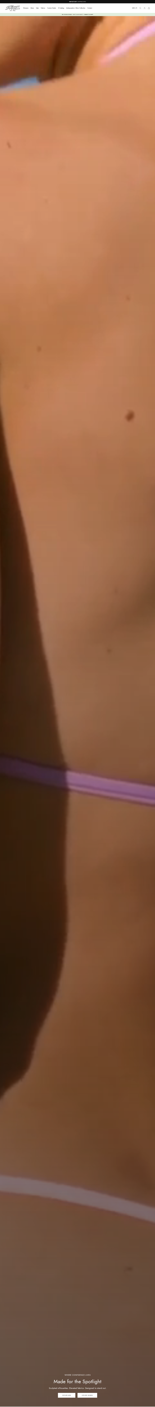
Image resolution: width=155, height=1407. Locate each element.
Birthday (84, 704)
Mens (64, 718)
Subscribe (77, 725)
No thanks (77, 731)
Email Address (65, 695)
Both (77, 718)
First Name (63, 704)
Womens (71, 718)
